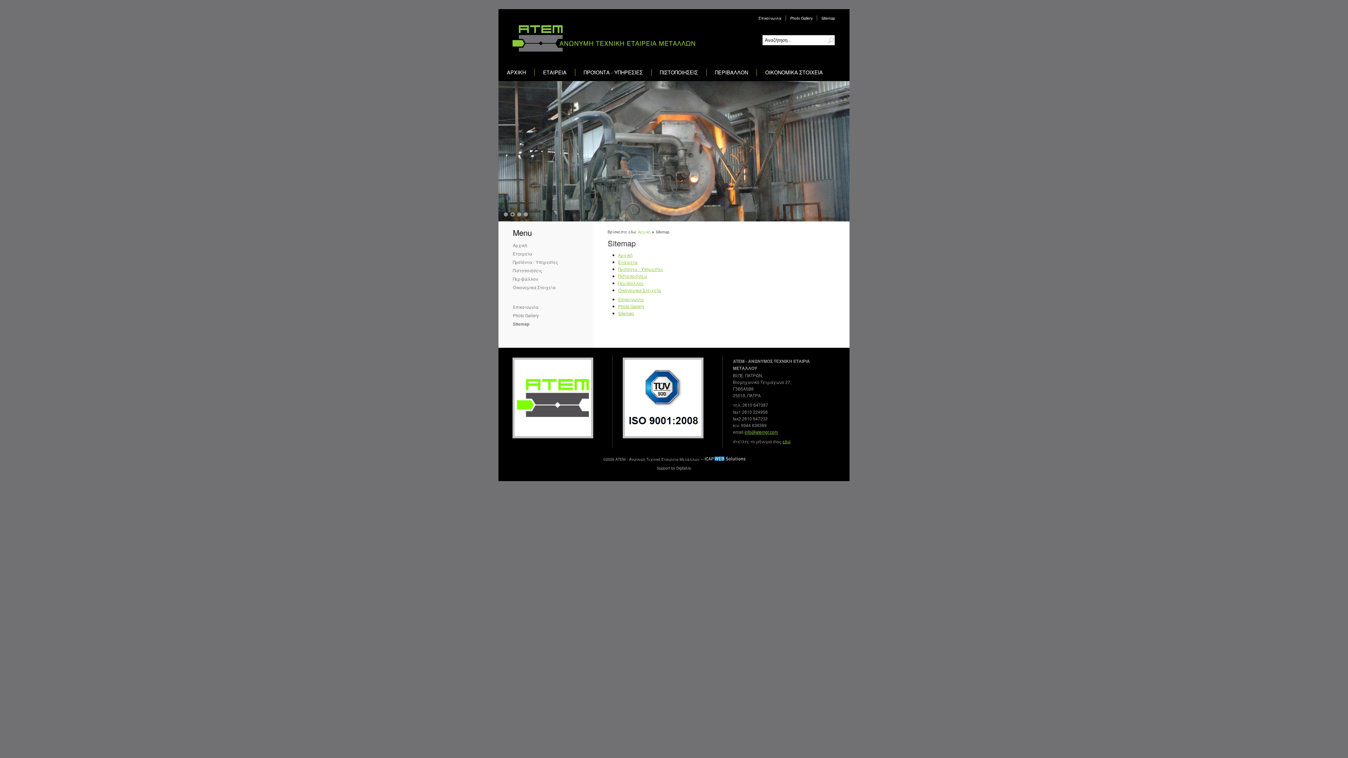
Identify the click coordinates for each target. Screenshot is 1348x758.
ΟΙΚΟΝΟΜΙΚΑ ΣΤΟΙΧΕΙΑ (794, 72)
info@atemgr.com (761, 432)
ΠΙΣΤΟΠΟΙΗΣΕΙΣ (679, 72)
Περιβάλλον (525, 279)
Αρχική (520, 245)
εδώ (786, 441)
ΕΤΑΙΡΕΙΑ (555, 72)
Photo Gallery (801, 18)
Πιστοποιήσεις (527, 270)
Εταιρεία (522, 254)
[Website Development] (725, 459)
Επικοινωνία (770, 18)
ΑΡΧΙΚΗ (516, 72)
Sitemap (828, 18)
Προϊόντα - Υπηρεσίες (535, 262)
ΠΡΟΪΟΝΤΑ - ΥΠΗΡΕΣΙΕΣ (613, 72)
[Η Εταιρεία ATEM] (553, 436)
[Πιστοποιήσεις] (663, 436)
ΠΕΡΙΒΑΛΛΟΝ (731, 72)
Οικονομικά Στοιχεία (534, 287)
